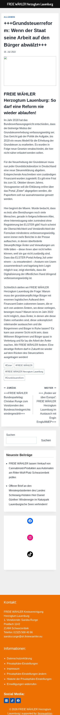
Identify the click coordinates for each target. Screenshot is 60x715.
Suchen (10, 434)
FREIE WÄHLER (24, 365)
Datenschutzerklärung (19, 658)
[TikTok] (12, 700)
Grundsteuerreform (14, 378)
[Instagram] (6, 700)
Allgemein (9, 17)
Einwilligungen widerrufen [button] (21, 684)
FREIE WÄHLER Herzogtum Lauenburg (24, 371)
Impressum (13, 668)
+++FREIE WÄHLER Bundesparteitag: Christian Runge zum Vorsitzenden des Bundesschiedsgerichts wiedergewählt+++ (17, 401)
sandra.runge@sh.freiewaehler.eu (23, 636)
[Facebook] (18, 700)
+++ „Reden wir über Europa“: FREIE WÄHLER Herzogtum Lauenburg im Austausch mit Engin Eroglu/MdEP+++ (46, 405)
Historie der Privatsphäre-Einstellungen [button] (29, 679)
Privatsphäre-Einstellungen (22, 663)
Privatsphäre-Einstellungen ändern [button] (26, 673)
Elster (8, 365)
